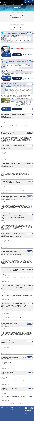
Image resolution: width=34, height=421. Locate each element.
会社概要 (20, 409)
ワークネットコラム (21, 417)
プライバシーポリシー (21, 411)
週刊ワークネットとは (21, 408)
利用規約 (7, 413)
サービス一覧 (7, 411)
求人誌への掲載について (14, 414)
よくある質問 (7, 412)
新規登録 (7, 409)
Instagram (20, 413)
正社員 (13, 4)
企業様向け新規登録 (14, 410)
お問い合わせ (20, 412)
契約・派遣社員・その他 (29, 4)
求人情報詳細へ (29, 32)
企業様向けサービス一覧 (14, 412)
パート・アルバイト (21, 4)
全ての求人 (4, 4)
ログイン (7, 410)
